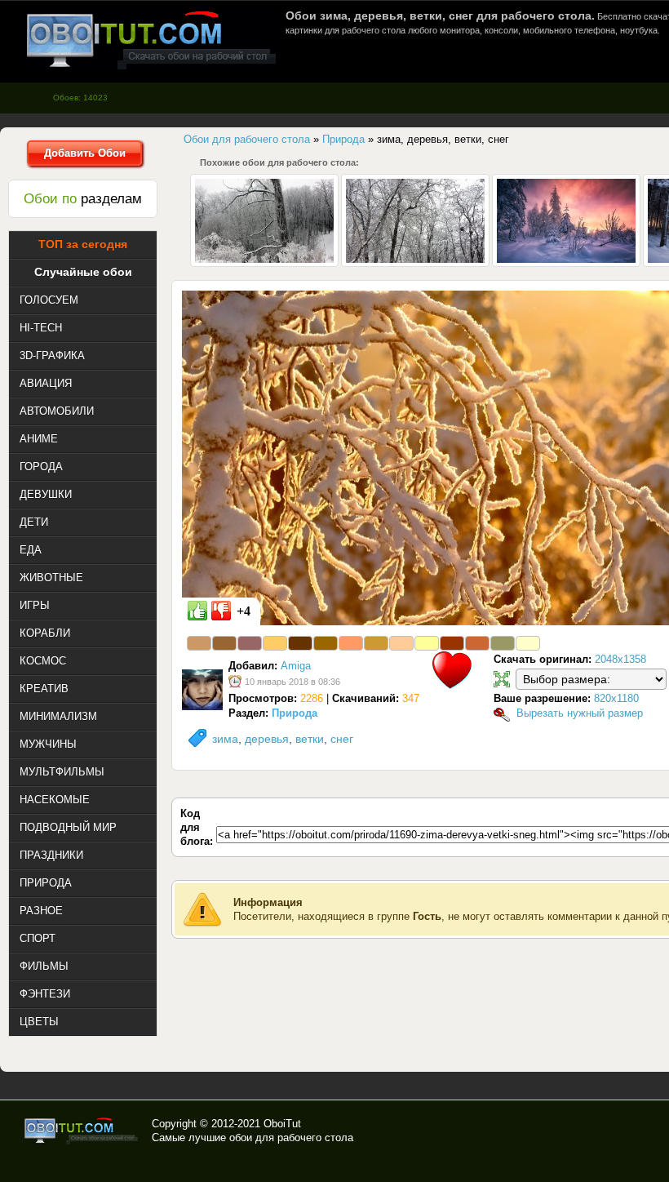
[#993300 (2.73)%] (452, 643)
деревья (267, 738)
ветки (309, 738)
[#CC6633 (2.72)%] (477, 643)
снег (341, 738)
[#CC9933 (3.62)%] (376, 643)
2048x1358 (620, 659)
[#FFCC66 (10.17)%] (275, 643)
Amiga (296, 666)
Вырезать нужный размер (579, 713)
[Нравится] (197, 610)
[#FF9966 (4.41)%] (351, 643)
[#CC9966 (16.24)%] (199, 643)
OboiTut (282, 1124)
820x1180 (616, 698)
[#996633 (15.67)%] (224, 643)
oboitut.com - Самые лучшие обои (82, 1130)
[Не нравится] (221, 610)
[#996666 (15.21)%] (249, 643)
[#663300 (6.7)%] (300, 643)
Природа (294, 713)
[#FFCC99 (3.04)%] (401, 643)
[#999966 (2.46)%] (502, 643)
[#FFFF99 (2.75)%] (426, 643)
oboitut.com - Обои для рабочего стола (150, 39)
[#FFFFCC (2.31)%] (528, 643)
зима (225, 738)
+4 (243, 611)
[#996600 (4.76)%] (325, 643)
